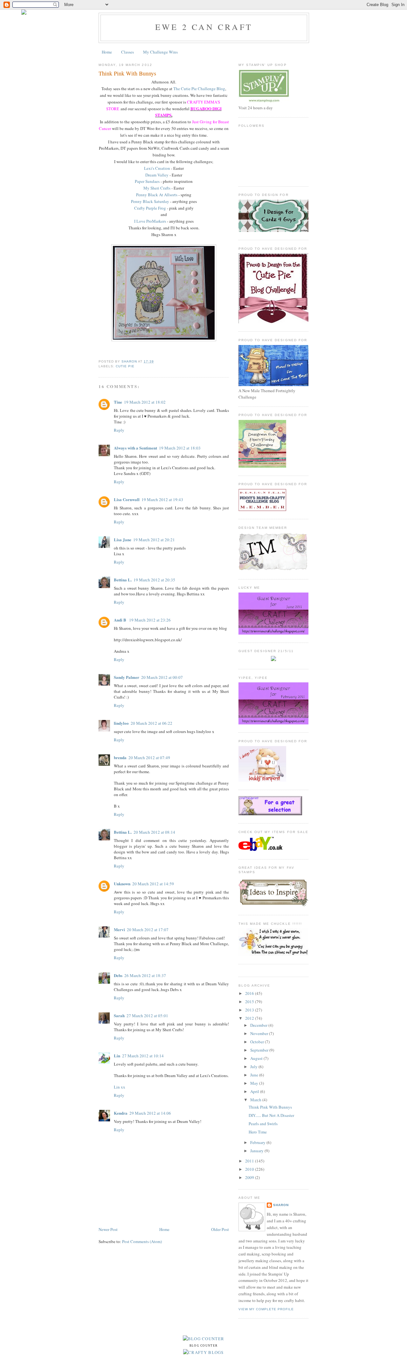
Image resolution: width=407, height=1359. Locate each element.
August (257, 1058)
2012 (250, 1018)
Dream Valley (157, 175)
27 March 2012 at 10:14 (143, 1056)
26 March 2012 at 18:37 (145, 975)
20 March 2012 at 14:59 (153, 884)
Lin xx (119, 1087)
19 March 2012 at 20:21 (154, 540)
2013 (250, 1010)
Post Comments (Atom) (142, 1241)
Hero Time (258, 1132)
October (257, 1042)
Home (107, 52)
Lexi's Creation (157, 168)
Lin (117, 1056)
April (255, 1091)
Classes (127, 52)
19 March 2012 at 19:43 (162, 499)
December (259, 1025)
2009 (250, 1177)
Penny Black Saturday (150, 201)
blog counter (204, 1345)
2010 (250, 1169)
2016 (250, 993)
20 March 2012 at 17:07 (148, 929)
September (259, 1050)
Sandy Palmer (126, 677)
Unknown (122, 884)
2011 (250, 1161)
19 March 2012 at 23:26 (150, 620)
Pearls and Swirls (263, 1123)
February (258, 1142)
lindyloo (121, 723)
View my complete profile (266, 1309)
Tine (118, 402)
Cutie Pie (125, 366)
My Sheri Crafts (156, 188)
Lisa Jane (122, 539)
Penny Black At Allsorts (156, 195)
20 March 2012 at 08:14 (154, 832)
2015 (250, 1001)
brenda (120, 757)
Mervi (119, 929)
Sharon (281, 1205)
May (254, 1083)
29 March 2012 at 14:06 (150, 1113)
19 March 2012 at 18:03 (180, 448)
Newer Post (108, 1229)
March (256, 1100)
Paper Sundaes (147, 181)
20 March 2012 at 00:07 (162, 677)
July (254, 1066)
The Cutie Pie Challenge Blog (199, 88)
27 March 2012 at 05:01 (147, 1015)
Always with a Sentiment (135, 448)
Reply (119, 430)
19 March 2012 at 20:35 (154, 580)
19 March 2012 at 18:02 (145, 402)
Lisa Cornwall (127, 499)
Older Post (220, 1229)
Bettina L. (123, 580)
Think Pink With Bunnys (270, 1107)
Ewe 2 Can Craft (203, 26)
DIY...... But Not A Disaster (271, 1115)
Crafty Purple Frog (150, 208)
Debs (118, 975)
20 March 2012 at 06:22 (151, 723)
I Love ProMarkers (150, 221)
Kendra (121, 1113)
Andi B (120, 620)
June (254, 1075)
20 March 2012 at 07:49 (149, 757)
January (257, 1151)
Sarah (119, 1015)
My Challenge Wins (160, 52)
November (259, 1033)
